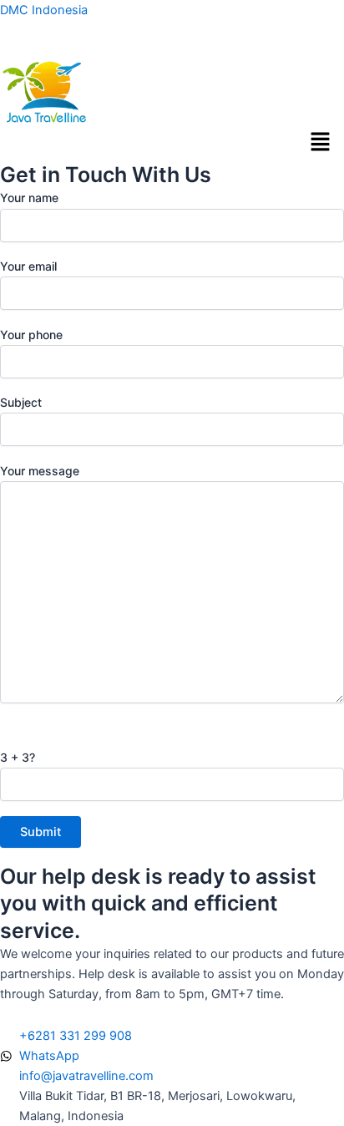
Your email (28, 266)
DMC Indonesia (44, 10)
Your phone (31, 334)
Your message (39, 471)
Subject (21, 402)
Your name (29, 197)
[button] (320, 143)
